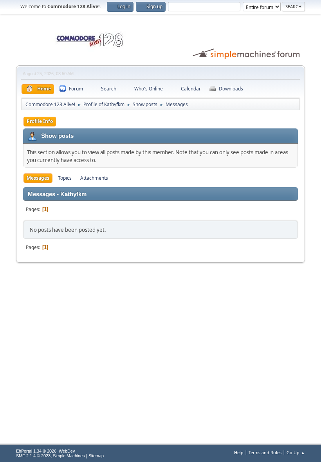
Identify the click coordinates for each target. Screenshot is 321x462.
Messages (38, 178)
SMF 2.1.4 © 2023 (33, 455)
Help (238, 452)
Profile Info (40, 121)
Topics (65, 178)
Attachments (94, 178)
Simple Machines (69, 455)
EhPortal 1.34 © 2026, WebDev (45, 451)
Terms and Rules (265, 452)
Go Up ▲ (296, 452)
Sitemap (96, 455)
